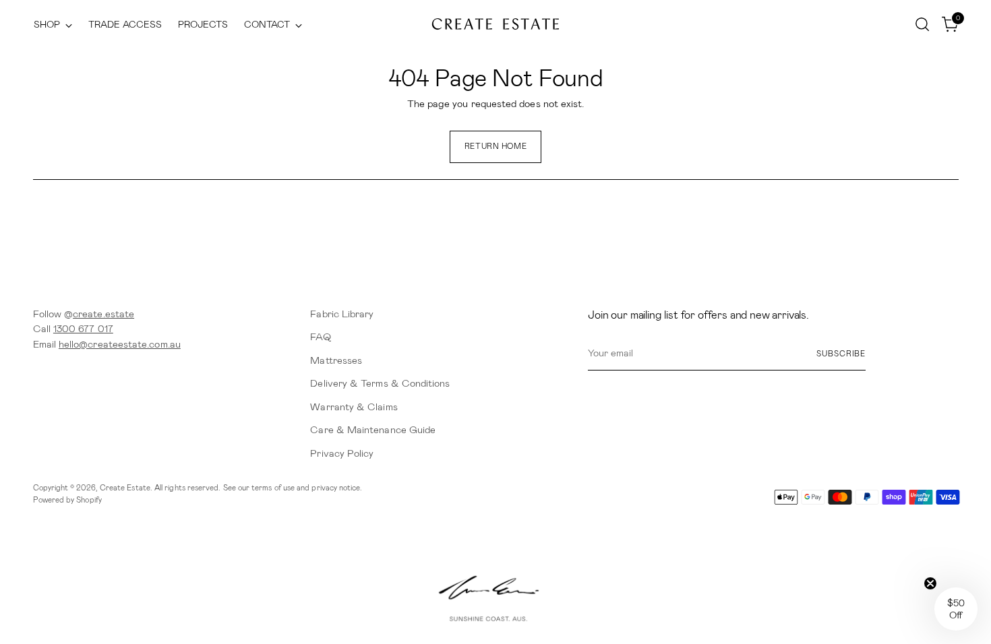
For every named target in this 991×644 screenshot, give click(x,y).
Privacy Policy (341, 453)
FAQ (320, 337)
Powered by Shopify (67, 499)
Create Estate (125, 487)
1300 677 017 (83, 328)
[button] (956, 609)
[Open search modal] (922, 24)
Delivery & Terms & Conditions (380, 383)
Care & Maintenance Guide (373, 430)
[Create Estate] (495, 24)
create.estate (103, 314)
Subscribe (841, 353)
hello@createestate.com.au (120, 344)
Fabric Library (341, 314)
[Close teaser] (930, 583)
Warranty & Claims (353, 407)
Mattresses (336, 360)
